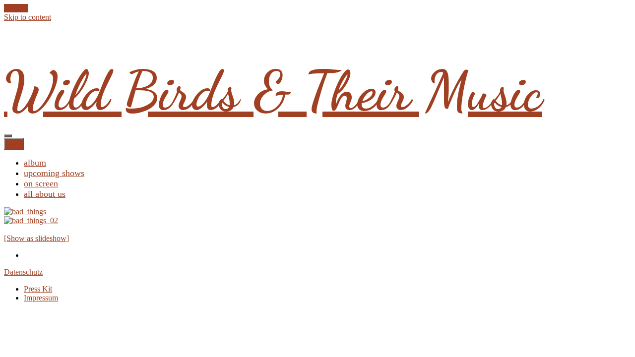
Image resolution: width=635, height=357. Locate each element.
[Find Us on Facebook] (13, 8)
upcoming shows (54, 173)
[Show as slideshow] (36, 238)
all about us (44, 194)
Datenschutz (23, 272)
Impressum (41, 298)
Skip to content (27, 17)
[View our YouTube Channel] (19, 8)
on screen (41, 183)
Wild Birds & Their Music (273, 91)
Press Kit (38, 289)
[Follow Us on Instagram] (25, 8)
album (35, 163)
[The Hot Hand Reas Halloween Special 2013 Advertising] (25, 211)
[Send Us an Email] (7, 8)
